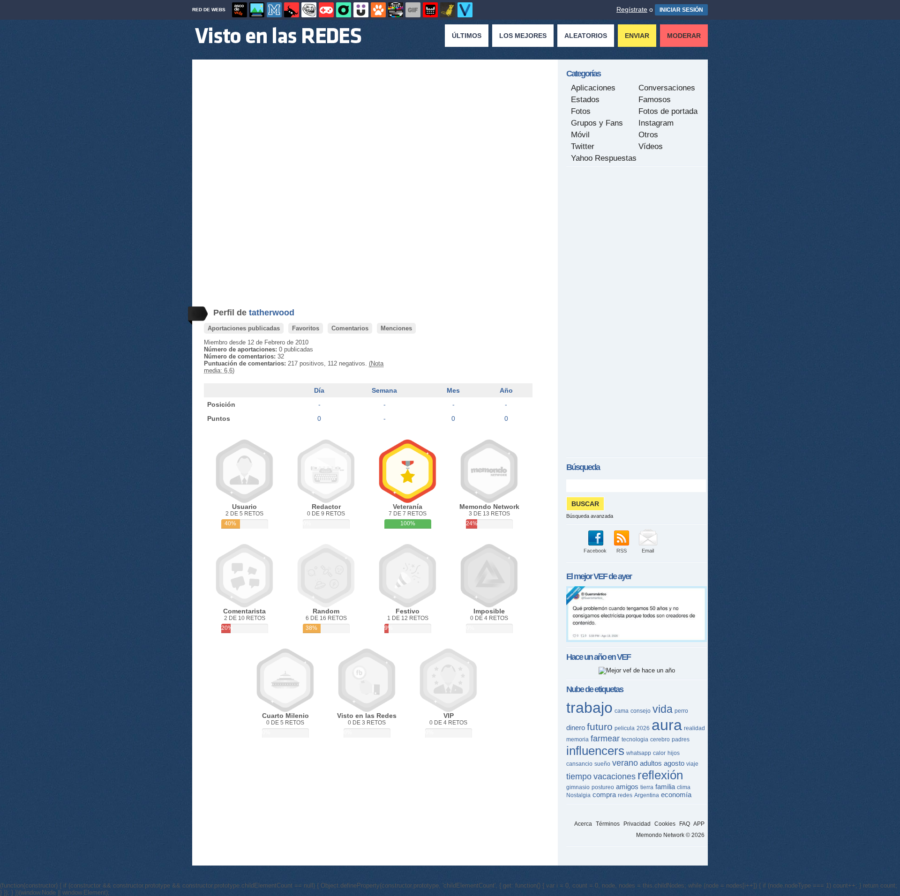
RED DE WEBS (208, 9)
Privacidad (637, 824)
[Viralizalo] (465, 9)
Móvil (580, 134)
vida (662, 709)
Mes (453, 390)
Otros (648, 134)
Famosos (654, 99)
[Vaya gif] (412, 9)
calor (659, 753)
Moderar (684, 35)
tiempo (579, 776)
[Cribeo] (343, 9)
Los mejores (523, 35)
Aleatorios (585, 35)
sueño (602, 764)
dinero (575, 728)
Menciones (396, 328)
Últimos (466, 35)
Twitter (582, 146)
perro (681, 711)
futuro (600, 726)
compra (604, 795)
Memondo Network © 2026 (670, 835)
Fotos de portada (668, 111)
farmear (605, 738)
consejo (640, 711)
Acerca (583, 824)
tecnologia (635, 739)
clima (683, 787)
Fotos (581, 111)
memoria (577, 739)
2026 (643, 728)
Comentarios (349, 328)
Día (319, 390)
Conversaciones (666, 87)
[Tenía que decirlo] (430, 9)
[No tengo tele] (395, 9)
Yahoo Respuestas (604, 158)
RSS (621, 550)
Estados (585, 99)
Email (648, 550)
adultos (651, 763)
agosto (674, 763)
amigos (627, 787)
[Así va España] (291, 9)
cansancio (579, 764)
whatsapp (638, 753)
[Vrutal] (326, 9)
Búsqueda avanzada (589, 516)
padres (681, 739)
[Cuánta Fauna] (378, 9)
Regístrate (631, 9)
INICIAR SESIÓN (681, 10)
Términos (608, 824)
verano (625, 763)
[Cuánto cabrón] (308, 9)
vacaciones (614, 776)
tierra (646, 787)
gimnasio (578, 787)
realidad (694, 728)
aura (667, 725)
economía (676, 795)
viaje (692, 764)
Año (506, 390)
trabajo (589, 707)
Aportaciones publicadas (244, 328)
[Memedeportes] (274, 9)
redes (625, 795)
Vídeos (650, 146)
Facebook (595, 550)
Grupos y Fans (597, 123)
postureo (603, 787)
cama (622, 711)
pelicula (625, 728)
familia (665, 787)
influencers (595, 751)
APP (699, 824)
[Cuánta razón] (256, 9)
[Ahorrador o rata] (447, 9)
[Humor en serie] (360, 9)
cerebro (660, 739)
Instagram (656, 123)
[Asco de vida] (239, 9)
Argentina (646, 795)
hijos (674, 753)
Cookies (664, 824)
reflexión (660, 775)
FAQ (684, 824)
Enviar (637, 35)
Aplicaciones (593, 87)
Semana (384, 390)
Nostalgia (578, 795)
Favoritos (305, 328)
